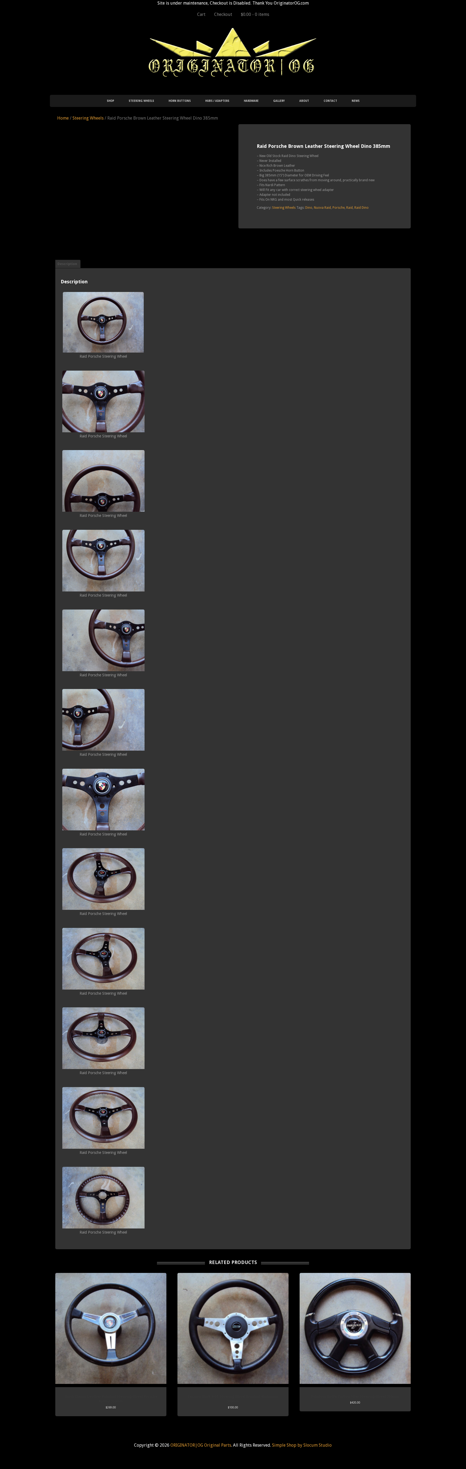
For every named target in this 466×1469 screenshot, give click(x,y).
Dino (308, 208)
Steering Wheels (141, 100)
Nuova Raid (322, 208)
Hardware (251, 100)
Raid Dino (361, 208)
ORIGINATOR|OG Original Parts (200, 1445)
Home (63, 118)
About (304, 100)
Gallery (279, 100)
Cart (201, 14)
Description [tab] (67, 264)
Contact (330, 100)
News (355, 100)
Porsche (339, 208)
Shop (110, 100)
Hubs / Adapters (217, 100)
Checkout (223, 14)
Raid (349, 208)
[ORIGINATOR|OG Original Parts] (233, 71)
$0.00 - (255, 14)
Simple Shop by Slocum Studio (302, 1445)
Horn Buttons (180, 100)
